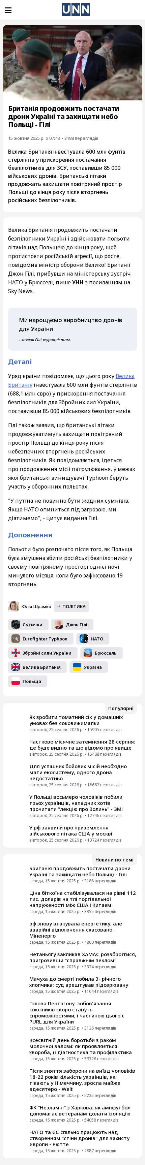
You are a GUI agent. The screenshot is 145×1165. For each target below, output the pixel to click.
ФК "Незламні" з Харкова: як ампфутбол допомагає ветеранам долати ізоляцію (79, 1110)
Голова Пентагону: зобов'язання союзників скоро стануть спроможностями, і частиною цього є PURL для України (76, 1012)
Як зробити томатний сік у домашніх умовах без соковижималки (76, 720)
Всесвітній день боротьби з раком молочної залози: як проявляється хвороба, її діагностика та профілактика (80, 1046)
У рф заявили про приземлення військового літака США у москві (70, 830)
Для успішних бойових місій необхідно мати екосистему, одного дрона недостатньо (78, 772)
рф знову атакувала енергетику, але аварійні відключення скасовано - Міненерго (75, 929)
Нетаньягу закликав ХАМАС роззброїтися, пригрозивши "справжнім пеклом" (82, 957)
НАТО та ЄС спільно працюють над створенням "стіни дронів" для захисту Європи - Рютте (79, 1138)
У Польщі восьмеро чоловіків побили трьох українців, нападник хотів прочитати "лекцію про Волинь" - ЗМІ (76, 802)
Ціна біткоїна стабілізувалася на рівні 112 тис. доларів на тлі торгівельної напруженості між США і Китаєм (82, 898)
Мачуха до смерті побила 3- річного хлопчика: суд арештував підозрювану (78, 981)
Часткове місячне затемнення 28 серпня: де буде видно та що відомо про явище (82, 744)
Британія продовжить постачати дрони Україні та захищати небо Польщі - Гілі (79, 871)
